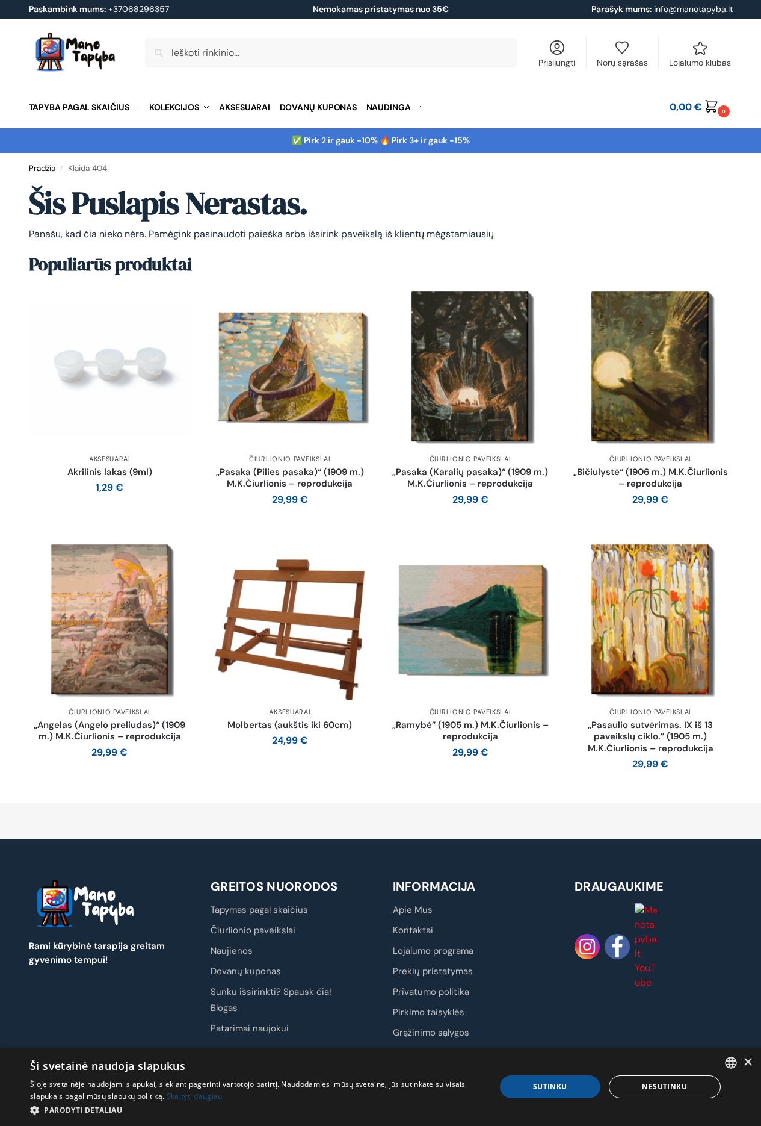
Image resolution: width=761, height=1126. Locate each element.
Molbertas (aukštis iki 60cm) (289, 725)
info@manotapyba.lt (693, 9)
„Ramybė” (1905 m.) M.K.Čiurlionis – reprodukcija (470, 731)
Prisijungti (556, 62)
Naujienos (232, 951)
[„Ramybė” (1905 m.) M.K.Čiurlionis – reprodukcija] (470, 619)
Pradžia (42, 168)
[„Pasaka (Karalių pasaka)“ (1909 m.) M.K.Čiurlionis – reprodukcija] (470, 366)
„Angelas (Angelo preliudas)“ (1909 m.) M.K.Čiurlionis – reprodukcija (109, 731)
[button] (701, 107)
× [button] (747, 1062)
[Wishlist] (173, 303)
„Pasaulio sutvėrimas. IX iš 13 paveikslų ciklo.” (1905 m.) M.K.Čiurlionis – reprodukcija (650, 737)
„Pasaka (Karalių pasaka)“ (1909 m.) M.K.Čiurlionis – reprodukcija (470, 478)
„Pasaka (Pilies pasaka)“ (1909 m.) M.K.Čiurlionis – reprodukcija (290, 478)
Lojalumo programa (433, 951)
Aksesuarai (110, 459)
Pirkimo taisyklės (428, 1012)
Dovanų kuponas (246, 971)
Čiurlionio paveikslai (290, 459)
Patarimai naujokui (250, 1028)
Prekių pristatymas (433, 971)
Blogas (224, 1008)
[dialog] (380, 1087)
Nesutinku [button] (664, 1086)
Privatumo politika (431, 992)
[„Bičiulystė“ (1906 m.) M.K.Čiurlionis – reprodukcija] (650, 366)
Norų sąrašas (622, 62)
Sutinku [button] (550, 1086)
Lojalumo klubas (700, 62)
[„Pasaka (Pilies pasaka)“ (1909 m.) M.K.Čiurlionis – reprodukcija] (290, 366)
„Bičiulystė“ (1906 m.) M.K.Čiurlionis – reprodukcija (650, 478)
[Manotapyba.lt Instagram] (587, 946)
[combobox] (731, 1063)
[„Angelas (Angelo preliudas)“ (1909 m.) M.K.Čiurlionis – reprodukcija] (110, 619)
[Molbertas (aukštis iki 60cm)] (290, 619)
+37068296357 (99, 9)
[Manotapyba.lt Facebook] (617, 946)
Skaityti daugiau (195, 1096)
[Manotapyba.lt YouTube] (647, 946)
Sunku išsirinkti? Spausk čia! (271, 992)
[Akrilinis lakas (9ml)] (110, 366)
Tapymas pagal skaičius (259, 910)
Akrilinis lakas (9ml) (109, 472)
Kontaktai (413, 930)
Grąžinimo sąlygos (431, 1033)
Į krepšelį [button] (109, 514)
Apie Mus (413, 910)
